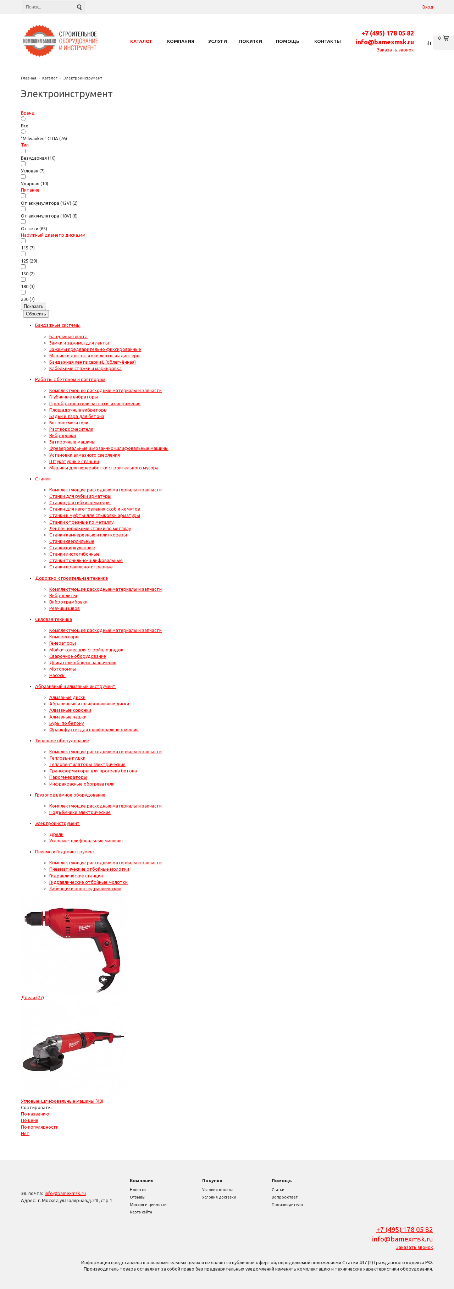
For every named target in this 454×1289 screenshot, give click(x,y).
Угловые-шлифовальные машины (86, 840)
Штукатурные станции (74, 461)
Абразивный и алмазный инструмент (75, 686)
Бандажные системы (58, 325)
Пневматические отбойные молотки (89, 868)
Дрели (56, 834)
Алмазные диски (67, 697)
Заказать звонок (395, 49)
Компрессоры (64, 636)
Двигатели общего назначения (82, 662)
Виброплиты (63, 595)
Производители (287, 1204)
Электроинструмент (82, 78)
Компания (142, 1180)
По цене (29, 1120)
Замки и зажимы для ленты (79, 342)
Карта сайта (141, 1212)
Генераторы (62, 642)
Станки (43, 478)
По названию (35, 1113)
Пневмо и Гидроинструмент (65, 851)
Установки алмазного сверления (84, 454)
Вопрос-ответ (285, 1197)
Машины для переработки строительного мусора (104, 467)
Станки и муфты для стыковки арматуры (94, 515)
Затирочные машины (72, 441)
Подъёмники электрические (80, 812)
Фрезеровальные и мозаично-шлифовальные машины (108, 448)
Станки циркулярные (72, 547)
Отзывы (137, 1197)
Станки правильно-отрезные (81, 566)
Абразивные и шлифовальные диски (89, 703)
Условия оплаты (217, 1190)
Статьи (278, 1190)
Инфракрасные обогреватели (82, 783)
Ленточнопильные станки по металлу (90, 528)
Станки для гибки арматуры (80, 502)
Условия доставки (219, 1197)
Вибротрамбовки (68, 601)
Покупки (212, 1180)
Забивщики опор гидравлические (85, 888)
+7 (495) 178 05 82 (387, 33)
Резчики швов (64, 608)
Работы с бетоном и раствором (70, 379)
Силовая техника (53, 619)
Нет (25, 1133)
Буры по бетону (66, 723)
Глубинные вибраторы (73, 396)
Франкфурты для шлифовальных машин (94, 729)
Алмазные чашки (68, 716)
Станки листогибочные (74, 553)
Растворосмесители (71, 428)
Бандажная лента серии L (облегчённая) (92, 361)
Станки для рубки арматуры (80, 496)
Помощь (282, 1180)
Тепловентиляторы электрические (87, 764)
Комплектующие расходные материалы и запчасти (105, 390)
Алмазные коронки (70, 709)
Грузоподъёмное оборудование (70, 794)
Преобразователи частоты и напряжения (94, 403)
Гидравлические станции (76, 875)
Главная (28, 78)
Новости (138, 1190)
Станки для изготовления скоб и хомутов (94, 508)
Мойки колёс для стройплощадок (86, 649)
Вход (427, 7)
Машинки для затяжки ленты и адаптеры (94, 355)
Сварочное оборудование (77, 656)
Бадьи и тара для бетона (76, 416)
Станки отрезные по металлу (81, 521)
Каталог (49, 78)
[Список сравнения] (429, 42)
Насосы (57, 675)
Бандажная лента (68, 336)
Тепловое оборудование (62, 740)
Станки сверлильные (71, 541)
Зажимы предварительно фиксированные (95, 349)
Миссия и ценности (148, 1204)
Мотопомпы (62, 668)
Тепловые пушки (67, 757)
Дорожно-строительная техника (71, 577)
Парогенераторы (68, 777)
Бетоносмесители (68, 422)
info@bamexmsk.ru (385, 41)
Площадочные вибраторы (78, 409)
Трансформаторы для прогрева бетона (93, 770)
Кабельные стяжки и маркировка (85, 368)
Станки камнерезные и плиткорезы (88, 534)
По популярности (40, 1126)
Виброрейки (62, 435)
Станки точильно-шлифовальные (86, 560)
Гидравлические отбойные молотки (88, 882)
